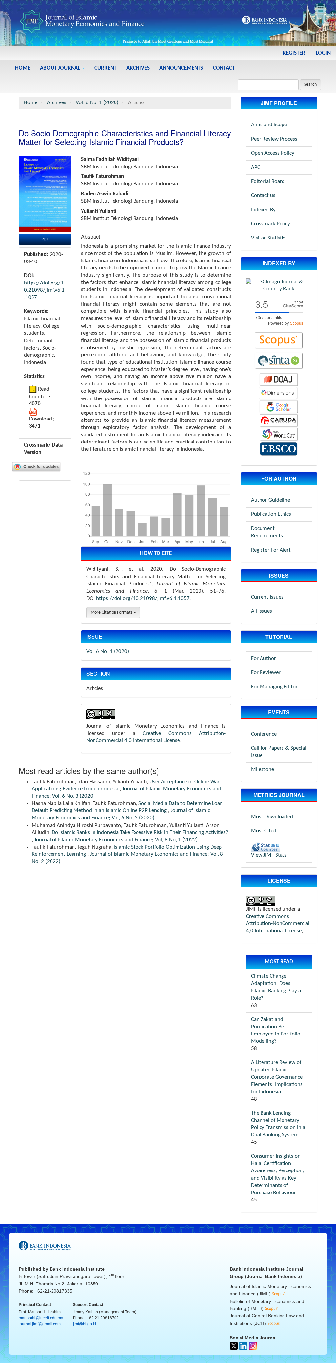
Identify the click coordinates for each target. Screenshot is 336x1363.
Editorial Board (268, 181)
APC (255, 167)
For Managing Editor (274, 687)
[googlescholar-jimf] (279, 407)
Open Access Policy (272, 153)
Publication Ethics (271, 514)
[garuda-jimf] (279, 420)
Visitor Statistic (268, 238)
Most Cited (263, 831)
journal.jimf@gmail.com (40, 1324)
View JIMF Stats (269, 855)
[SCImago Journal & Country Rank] (279, 285)
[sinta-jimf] (279, 361)
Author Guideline (270, 500)
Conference (264, 734)
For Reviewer (266, 672)
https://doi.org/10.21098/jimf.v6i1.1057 (44, 290)
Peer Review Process (274, 139)
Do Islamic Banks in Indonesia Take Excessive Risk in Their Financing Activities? (140, 832)
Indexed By (263, 210)
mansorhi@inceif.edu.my (41, 1318)
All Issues (261, 611)
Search (310, 84)
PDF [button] (45, 239)
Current (105, 68)
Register (294, 53)
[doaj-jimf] (279, 379)
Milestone (262, 769)
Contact (224, 68)
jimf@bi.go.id (84, 1324)
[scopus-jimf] (278, 312)
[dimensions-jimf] (278, 393)
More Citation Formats (112, 612)
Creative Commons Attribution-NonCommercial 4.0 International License (277, 924)
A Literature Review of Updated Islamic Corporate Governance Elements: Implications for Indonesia (277, 1077)
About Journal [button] (60, 68)
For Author (263, 658)
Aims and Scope (269, 124)
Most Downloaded (272, 817)
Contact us (263, 195)
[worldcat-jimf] (279, 434)
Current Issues (267, 597)
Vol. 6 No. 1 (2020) (97, 102)
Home (22, 68)
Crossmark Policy (270, 224)
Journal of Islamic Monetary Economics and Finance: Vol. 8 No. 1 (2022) (116, 840)
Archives (138, 68)
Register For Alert (271, 550)
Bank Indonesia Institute (77, 1269)
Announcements (181, 68)
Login (323, 53)
